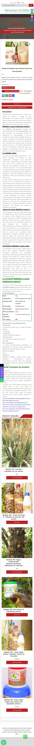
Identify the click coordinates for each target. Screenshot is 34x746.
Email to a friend (8, 99)
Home (10, 28)
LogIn (23, 2)
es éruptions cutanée (8, 287)
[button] (29, 44)
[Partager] (32, 20)
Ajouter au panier (9, 87)
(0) (19, 2)
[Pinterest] (32, 16)
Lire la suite (17, 522)
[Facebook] (32, 10)
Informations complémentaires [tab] (17, 107)
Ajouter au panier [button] (17, 477)
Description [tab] (17, 104)
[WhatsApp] (32, 13)
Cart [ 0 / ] (13, 2)
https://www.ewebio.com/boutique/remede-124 (14, 402)
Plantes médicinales (19, 28)
